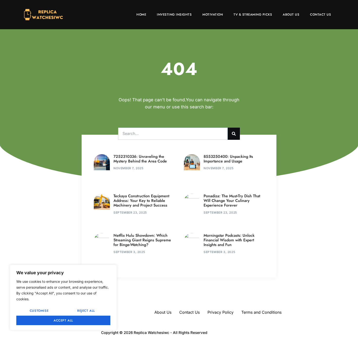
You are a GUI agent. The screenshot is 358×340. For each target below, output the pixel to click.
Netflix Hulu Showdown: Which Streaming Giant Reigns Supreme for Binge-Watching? (142, 240)
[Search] (234, 134)
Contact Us (320, 14)
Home (141, 14)
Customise (39, 310)
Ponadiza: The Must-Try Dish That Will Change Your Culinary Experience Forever (232, 200)
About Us (291, 14)
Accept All (63, 320)
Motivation (212, 14)
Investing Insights (174, 14)
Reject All (86, 310)
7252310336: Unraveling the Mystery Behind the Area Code (140, 159)
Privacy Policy (220, 312)
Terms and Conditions (261, 312)
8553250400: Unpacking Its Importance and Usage (228, 159)
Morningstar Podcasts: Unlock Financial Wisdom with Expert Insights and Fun (229, 240)
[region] (63, 297)
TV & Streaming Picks (253, 14)
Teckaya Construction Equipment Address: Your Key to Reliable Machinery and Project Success (141, 200)
